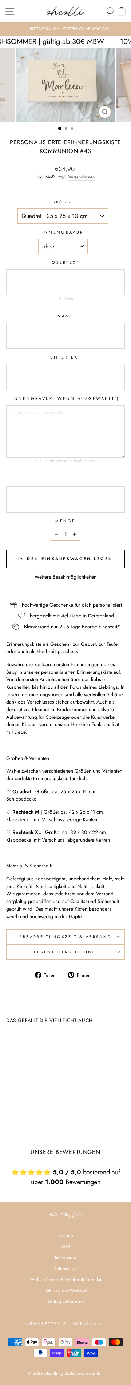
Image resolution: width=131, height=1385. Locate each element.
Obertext (65, 262)
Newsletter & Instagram (63, 1324)
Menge (65, 521)
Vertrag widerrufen (65, 1301)
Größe (63, 202)
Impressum (65, 1257)
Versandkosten (81, 177)
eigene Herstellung (65, 952)
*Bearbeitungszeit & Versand (65, 937)
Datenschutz (65, 1268)
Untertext (65, 357)
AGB (65, 1246)
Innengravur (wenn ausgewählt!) (65, 398)
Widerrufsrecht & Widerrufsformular (66, 1279)
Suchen (65, 1235)
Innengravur (62, 232)
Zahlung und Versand (65, 1290)
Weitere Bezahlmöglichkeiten (65, 576)
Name (65, 316)
